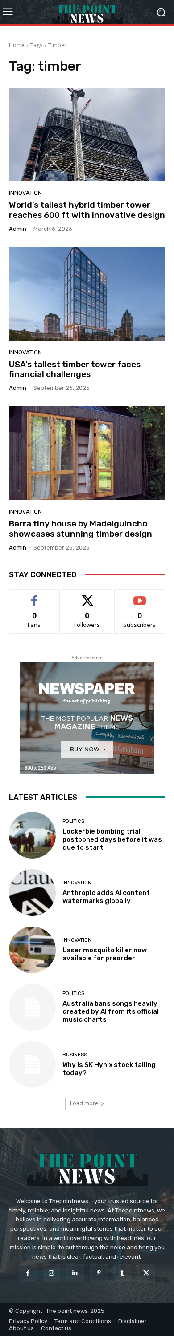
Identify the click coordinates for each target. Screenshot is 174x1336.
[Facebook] (27, 1273)
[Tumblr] (122, 1273)
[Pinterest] (99, 1273)
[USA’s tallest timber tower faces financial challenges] (87, 294)
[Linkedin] (75, 1273)
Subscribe (139, 596)
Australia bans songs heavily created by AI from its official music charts (110, 1011)
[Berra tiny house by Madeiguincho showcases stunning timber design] (87, 453)
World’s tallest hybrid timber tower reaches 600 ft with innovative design (87, 210)
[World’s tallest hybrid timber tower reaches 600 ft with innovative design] (87, 134)
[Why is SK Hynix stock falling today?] (32, 1064)
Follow (87, 596)
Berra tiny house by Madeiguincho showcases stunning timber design (80, 528)
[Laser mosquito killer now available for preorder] (32, 950)
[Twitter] (146, 1273)
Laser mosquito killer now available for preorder (104, 954)
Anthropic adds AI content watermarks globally (106, 897)
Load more (84, 1103)
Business (74, 1054)
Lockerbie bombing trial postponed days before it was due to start (112, 839)
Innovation (25, 193)
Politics (73, 821)
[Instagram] (51, 1273)
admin (17, 228)
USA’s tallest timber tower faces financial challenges (75, 369)
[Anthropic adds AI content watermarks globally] (32, 892)
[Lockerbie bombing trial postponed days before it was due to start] (32, 835)
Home (17, 45)
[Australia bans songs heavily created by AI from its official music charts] (32, 1007)
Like (34, 596)
